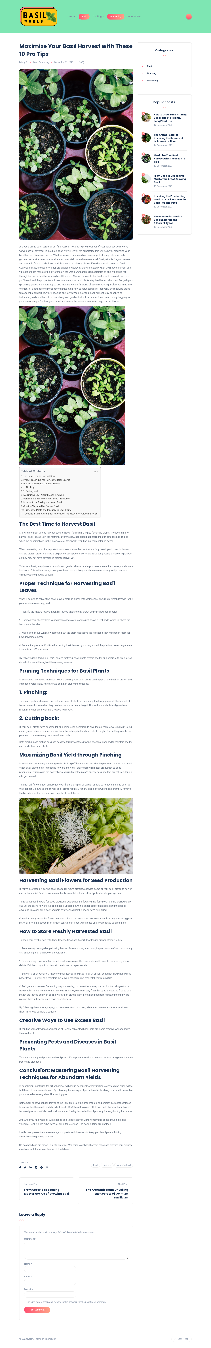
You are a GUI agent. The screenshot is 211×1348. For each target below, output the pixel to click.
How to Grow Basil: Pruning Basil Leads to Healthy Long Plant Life (170, 118)
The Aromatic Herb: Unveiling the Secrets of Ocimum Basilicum (107, 1193)
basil (95, 1165)
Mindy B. (23, 62)
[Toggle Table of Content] (94, 471)
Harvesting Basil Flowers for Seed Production (46, 498)
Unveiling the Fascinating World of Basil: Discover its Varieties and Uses (170, 199)
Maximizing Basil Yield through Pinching (43, 495)
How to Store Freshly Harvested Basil (42, 502)
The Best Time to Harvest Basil (39, 476)
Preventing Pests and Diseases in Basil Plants (48, 510)
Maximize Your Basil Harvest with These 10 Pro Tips (169, 158)
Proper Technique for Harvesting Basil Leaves (46, 480)
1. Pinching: (29, 487)
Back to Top (183, 1339)
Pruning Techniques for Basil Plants (41, 483)
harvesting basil (124, 1165)
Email (28, 1276)
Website (28, 1289)
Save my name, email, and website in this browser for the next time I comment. (67, 1302)
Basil (84, 16)
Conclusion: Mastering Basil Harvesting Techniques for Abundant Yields (61, 513)
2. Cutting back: (31, 491)
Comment (30, 1239)
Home (72, 16)
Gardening (115, 16)
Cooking (97, 16)
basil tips (107, 1165)
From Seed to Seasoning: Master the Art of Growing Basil (47, 1192)
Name (28, 1263)
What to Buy (134, 16)
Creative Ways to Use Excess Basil (41, 506)
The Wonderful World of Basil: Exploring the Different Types (169, 220)
